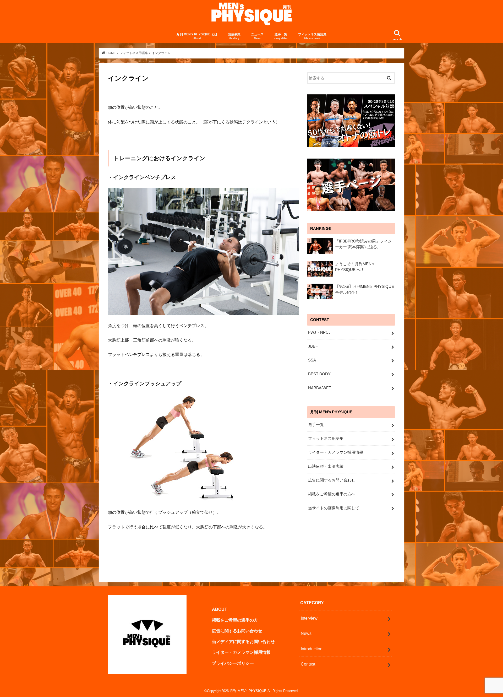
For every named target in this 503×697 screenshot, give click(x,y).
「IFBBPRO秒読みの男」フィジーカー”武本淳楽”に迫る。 (363, 244)
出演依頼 (234, 36)
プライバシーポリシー (233, 663)
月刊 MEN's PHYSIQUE (248, 691)
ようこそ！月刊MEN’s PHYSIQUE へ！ (354, 267)
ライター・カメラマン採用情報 (335, 452)
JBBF (313, 346)
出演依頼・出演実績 (325, 466)
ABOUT (219, 609)
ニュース (257, 36)
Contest (308, 664)
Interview (309, 618)
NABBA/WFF (319, 388)
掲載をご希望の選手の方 (235, 620)
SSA (312, 360)
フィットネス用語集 (312, 36)
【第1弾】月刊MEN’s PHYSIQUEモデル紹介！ (364, 289)
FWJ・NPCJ (319, 332)
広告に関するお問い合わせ (331, 480)
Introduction (311, 648)
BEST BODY (319, 374)
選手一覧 (281, 36)
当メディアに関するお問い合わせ (243, 641)
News (306, 633)
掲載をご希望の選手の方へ (331, 494)
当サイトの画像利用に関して (333, 508)
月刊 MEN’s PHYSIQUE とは (197, 36)
